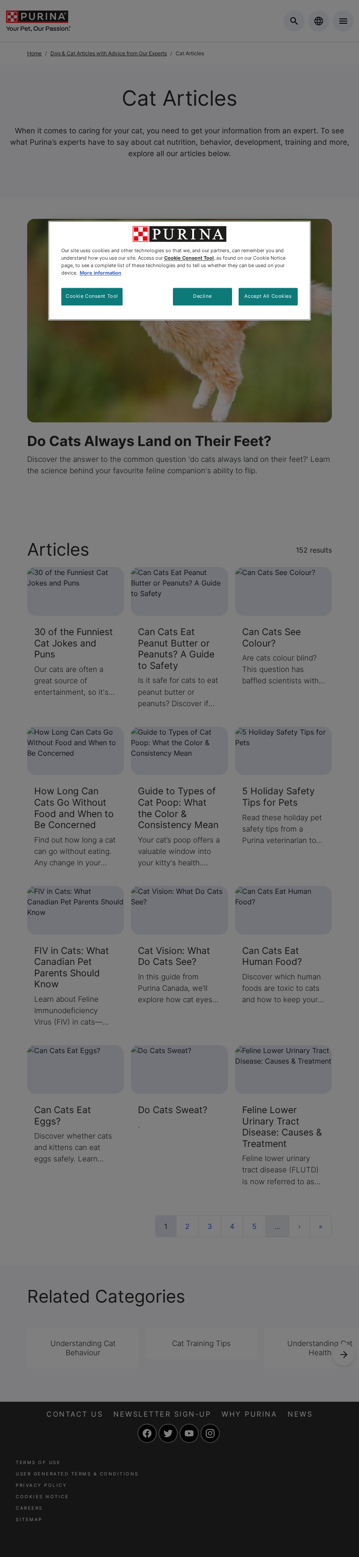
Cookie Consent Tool (92, 296)
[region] (179, 270)
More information (100, 273)
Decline (202, 296)
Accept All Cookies (268, 296)
